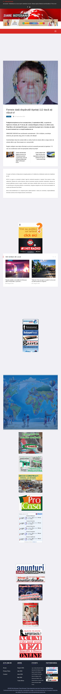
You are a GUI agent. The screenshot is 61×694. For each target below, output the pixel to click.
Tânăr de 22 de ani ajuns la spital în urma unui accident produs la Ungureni (43, 280)
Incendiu (36, 672)
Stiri (38, 674)
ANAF (40, 682)
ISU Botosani (38, 670)
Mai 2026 (19, 677)
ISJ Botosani (36, 676)
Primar (33, 684)
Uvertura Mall (40, 680)
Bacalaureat (34, 678)
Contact (5, 674)
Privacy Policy (6, 671)
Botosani (39, 672)
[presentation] (55, 257)
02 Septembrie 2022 (20, 116)
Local (8, 116)
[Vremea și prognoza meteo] (39, 514)
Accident (37, 682)
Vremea (20, 514)
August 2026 (20, 668)
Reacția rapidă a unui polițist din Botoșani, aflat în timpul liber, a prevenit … (16, 280)
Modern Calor (39, 678)
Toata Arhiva (20, 680)
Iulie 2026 (19, 671)
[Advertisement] (30, 46)
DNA (40, 676)
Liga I (33, 668)
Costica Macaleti (37, 668)
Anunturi (36, 680)
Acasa (4, 668)
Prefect (33, 680)
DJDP (33, 674)
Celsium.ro (34, 541)
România (33, 682)
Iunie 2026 (20, 674)
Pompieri (35, 674)
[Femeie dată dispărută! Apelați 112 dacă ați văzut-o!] (30, 82)
